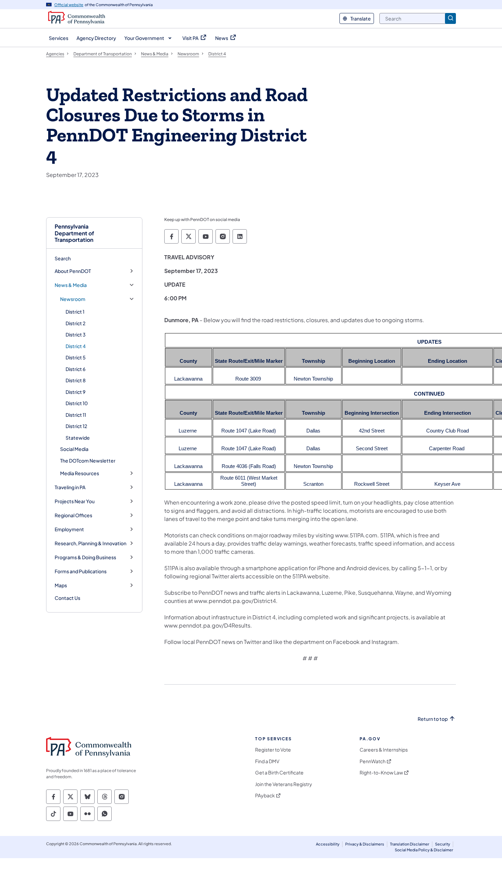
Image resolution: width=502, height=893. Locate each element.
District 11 (76, 415)
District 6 (75, 369)
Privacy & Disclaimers (364, 844)
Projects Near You (75, 501)
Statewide (78, 438)
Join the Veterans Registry (283, 784)
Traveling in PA (70, 487)
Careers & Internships (384, 750)
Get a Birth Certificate (279, 772)
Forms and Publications (81, 571)
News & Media (71, 285)
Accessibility (327, 844)
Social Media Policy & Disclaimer (424, 850)
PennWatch (373, 761)
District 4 (76, 346)
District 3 (76, 334)
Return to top (433, 719)
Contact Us (67, 598)
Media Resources (79, 473)
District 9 (75, 392)
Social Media (74, 449)
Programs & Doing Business (85, 557)
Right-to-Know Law (381, 772)
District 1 (75, 311)
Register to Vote (273, 750)
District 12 (76, 426)
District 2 (75, 323)
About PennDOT (73, 271)
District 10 (77, 403)
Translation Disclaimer (409, 844)
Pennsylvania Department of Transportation (74, 233)
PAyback (265, 795)
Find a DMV (267, 761)
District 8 (76, 380)
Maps (61, 585)
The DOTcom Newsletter (87, 460)
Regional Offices (73, 515)
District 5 (76, 357)
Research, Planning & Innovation (90, 543)
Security (442, 844)
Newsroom (72, 299)
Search (63, 258)
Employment (69, 529)
